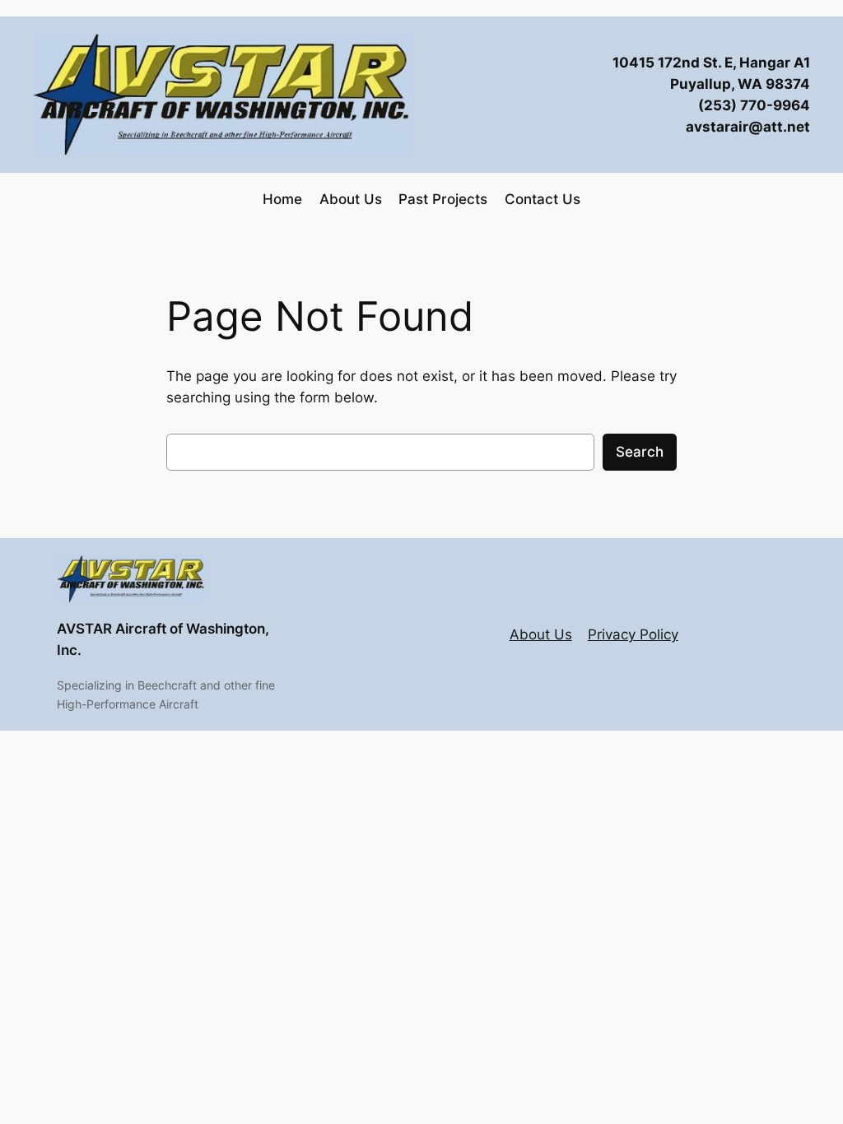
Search (640, 452)
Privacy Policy (633, 634)
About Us (541, 634)
